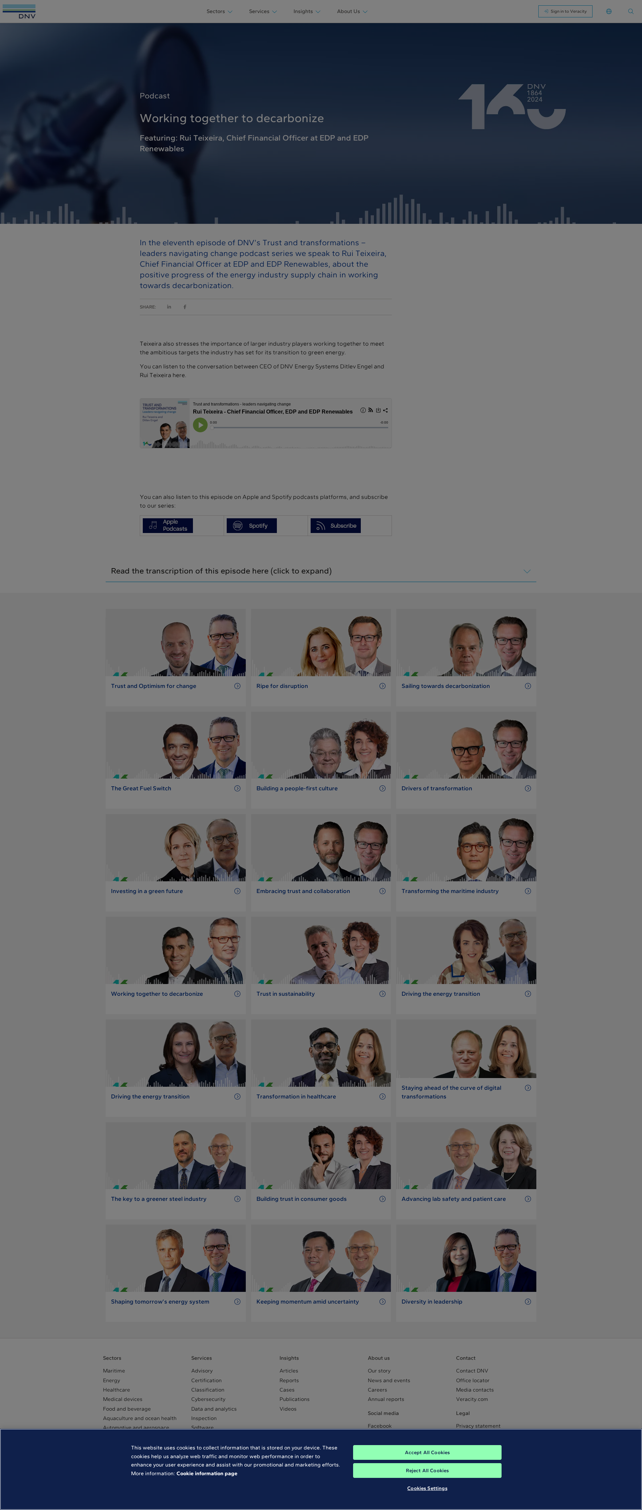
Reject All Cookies (427, 1471)
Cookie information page (207, 1473)
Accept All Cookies (427, 1452)
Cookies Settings (427, 1488)
